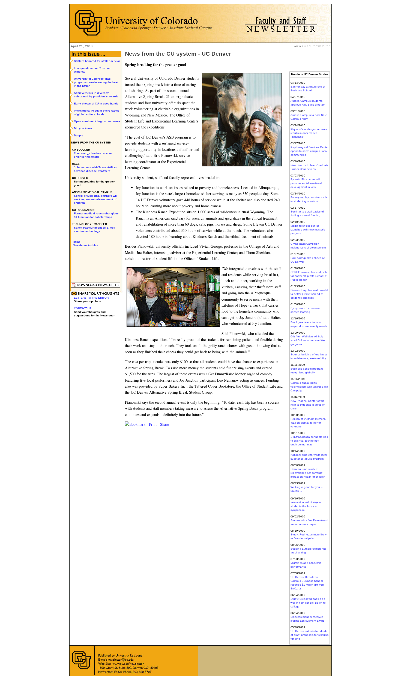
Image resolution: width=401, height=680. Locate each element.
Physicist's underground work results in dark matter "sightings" (309, 133)
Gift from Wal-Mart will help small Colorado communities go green (308, 340)
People (78, 135)
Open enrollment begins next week (97, 121)
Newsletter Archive (85, 245)
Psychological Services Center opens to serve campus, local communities (309, 151)
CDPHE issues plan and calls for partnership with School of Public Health (309, 276)
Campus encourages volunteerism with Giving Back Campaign (309, 386)
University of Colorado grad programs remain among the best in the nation (96, 82)
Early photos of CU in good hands (96, 103)
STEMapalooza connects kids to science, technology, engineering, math (309, 440)
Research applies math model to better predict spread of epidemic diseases (309, 294)
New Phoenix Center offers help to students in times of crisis (308, 404)
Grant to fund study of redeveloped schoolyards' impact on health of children (308, 473)
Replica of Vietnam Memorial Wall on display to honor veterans (308, 422)
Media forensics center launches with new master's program (308, 229)
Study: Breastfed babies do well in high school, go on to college (308, 602)
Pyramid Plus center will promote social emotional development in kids (306, 183)
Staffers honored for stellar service (97, 60)
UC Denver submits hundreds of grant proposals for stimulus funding (309, 635)
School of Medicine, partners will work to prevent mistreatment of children (96, 199)
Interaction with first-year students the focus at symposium (306, 506)
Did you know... (84, 128)
